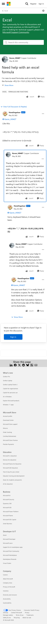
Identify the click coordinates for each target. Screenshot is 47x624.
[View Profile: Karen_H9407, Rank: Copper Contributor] (5, 59)
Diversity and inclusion (10, 595)
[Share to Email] (36, 365)
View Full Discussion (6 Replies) (15, 106)
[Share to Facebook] (15, 365)
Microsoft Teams (8, 515)
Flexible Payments (8, 444)
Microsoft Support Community (16, 32)
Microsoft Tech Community (11, 551)
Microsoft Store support (10, 424)
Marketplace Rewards (9, 559)
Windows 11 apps (8, 405)
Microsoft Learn (8, 543)
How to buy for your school (11, 472)
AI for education (8, 484)
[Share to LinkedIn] (11, 365)
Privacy (27, 612)
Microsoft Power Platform (10, 511)
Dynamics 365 (7, 503)
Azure (5, 535)
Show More (9, 85)
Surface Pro (6, 376)
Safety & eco (7, 617)
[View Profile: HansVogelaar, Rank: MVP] (5, 113)
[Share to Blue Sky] (27, 365)
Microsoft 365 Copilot (9, 519)
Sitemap (5, 612)
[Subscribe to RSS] (31, 365)
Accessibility (7, 599)
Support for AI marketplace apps (13, 547)
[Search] (26, 3)
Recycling (17, 617)
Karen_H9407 (14, 58)
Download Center (8, 420)
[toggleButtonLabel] (43, 10)
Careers (5, 575)
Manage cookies (8, 615)
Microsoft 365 (7, 507)
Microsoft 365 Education (10, 468)
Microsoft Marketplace (10, 555)
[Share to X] (19, 365)
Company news (7, 583)
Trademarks (30, 615)
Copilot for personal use (10, 392)
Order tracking (7, 432)
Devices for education (9, 460)
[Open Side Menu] (3, 4)
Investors (6, 591)
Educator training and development (13, 476)
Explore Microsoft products (11, 401)
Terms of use (19, 615)
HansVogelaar (15, 112)
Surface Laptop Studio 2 (10, 384)
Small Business (7, 523)
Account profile (7, 416)
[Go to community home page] (9, 4)
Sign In (41, 4)
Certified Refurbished (9, 436)
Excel (6, 11)
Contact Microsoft (16, 612)
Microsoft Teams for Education (12, 464)
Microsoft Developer (9, 539)
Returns (5, 428)
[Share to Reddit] (23, 365)
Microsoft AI (6, 495)
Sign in (13, 337)
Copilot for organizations (10, 388)
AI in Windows (7, 397)
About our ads (27, 617)
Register (33, 4)
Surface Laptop (7, 380)
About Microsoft (8, 579)
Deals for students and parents (12, 480)
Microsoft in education (10, 456)
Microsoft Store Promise (10, 440)
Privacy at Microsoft (9, 587)
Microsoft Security (8, 499)
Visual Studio (7, 563)
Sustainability (7, 603)
